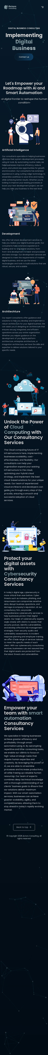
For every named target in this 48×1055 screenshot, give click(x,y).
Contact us (24, 57)
